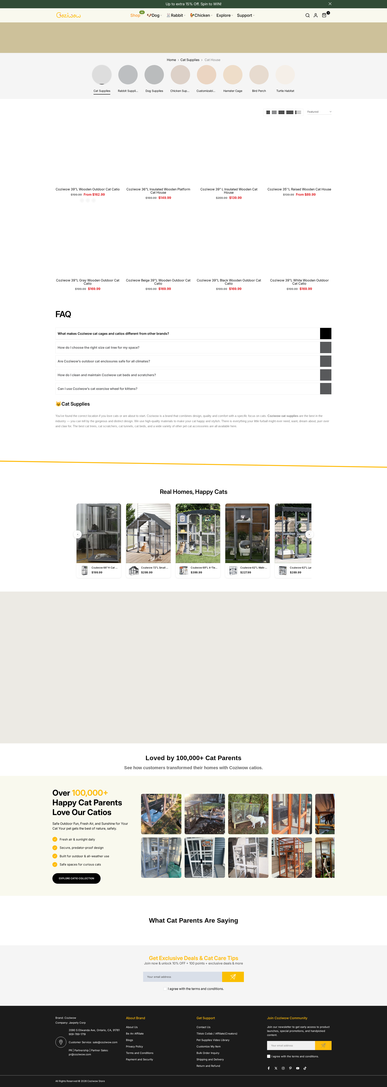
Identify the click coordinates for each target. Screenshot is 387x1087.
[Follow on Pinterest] (290, 1068)
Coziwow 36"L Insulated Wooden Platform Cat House (158, 190)
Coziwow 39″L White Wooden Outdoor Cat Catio (299, 281)
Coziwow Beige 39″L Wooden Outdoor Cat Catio (158, 281)
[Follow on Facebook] (268, 1068)
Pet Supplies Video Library (213, 1040)
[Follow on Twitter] (276, 1068)
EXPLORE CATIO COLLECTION (76, 878)
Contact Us (203, 1027)
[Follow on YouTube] (297, 1068)
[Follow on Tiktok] (305, 1068)
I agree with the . (196, 989)
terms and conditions (207, 989)
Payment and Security (139, 1059)
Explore (223, 15)
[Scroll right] (329, 814)
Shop (136, 15)
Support (244, 15)
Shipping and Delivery (210, 1059)
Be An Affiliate (135, 1033)
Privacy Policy (134, 1046)
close (56, 3)
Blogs (129, 1040)
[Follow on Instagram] (283, 1068)
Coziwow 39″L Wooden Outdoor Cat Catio (88, 189)
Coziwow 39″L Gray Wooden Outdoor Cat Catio (87, 281)
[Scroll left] (146, 814)
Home (171, 60)
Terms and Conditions (139, 1052)
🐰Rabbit (174, 15)
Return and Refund (208, 1065)
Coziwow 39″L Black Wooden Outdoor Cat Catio (229, 281)
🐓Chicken (199, 15)
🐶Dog (153, 15)
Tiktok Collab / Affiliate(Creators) (217, 1033)
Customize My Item (209, 1046)
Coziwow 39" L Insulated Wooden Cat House (228, 190)
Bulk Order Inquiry (208, 1052)
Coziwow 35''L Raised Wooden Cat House (299, 189)
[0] (324, 15)
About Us (132, 1027)
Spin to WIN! (211, 4)
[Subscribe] (233, 977)
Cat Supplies (189, 60)
